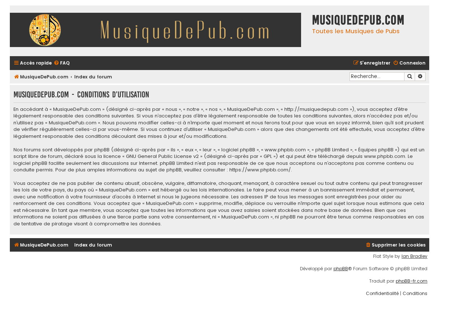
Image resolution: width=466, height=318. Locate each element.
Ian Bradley (414, 256)
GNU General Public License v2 (162, 156)
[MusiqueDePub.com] (159, 30)
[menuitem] (62, 63)
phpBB (340, 269)
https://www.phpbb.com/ (260, 170)
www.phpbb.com (384, 156)
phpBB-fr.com (411, 281)
